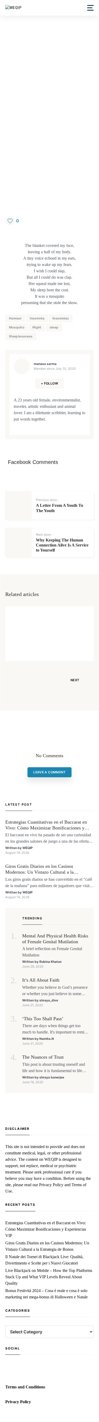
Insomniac (61, 318)
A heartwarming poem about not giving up (63, 635)
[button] (90, 7)
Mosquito (16, 327)
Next (74, 680)
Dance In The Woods (60, 622)
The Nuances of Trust (43, 1057)
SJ (44, 648)
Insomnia (37, 318)
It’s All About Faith (40, 980)
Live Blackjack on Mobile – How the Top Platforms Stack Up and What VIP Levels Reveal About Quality (48, 1276)
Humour (15, 318)
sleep (54, 327)
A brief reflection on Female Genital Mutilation (52, 951)
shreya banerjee (51, 1077)
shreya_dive (48, 1000)
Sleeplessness (21, 336)
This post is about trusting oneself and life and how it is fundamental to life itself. (53, 1068)
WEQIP (27, 848)
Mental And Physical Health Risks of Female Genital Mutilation (55, 938)
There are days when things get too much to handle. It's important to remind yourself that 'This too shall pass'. (55, 1029)
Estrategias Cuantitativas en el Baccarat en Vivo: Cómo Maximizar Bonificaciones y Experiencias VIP (46, 825)
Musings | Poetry (58, 614)
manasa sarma (45, 364)
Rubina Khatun (50, 962)
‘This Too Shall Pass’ (42, 1018)
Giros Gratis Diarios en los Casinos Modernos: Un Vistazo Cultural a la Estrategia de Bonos (39, 869)
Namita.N (46, 1039)
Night (36, 327)
